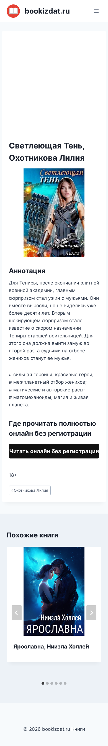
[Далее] (91, 612)
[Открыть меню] (96, 11)
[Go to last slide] (17, 612)
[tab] (43, 683)
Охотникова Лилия (29, 490)
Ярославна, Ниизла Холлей (51, 646)
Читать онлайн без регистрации (54, 451)
